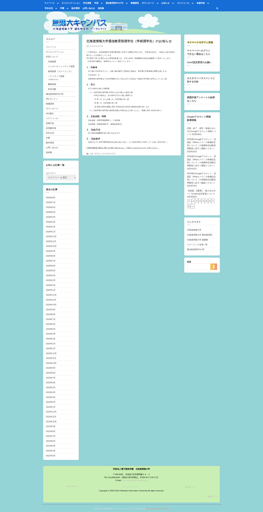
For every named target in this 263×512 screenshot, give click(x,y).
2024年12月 (51, 295)
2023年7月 (50, 378)
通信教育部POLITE (114, 3)
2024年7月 (50, 319)
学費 (62, 8)
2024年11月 (51, 300)
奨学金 (97, 154)
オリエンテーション (71, 3)
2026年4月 (50, 217)
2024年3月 (50, 339)
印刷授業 (52, 61)
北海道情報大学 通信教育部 (199, 235)
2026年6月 (50, 207)
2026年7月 (50, 202)
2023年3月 (50, 397)
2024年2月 (50, 343)
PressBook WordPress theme (157, 509)
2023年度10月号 (108, 154)
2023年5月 (50, 387)
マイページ (49, 3)
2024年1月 (50, 348)
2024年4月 (50, 334)
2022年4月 (50, 451)
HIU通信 (50, 113)
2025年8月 (50, 256)
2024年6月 (50, 324)
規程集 (101, 8)
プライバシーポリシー (130, 487)
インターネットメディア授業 (61, 66)
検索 (189, 262)
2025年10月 (51, 246)
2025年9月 (50, 251)
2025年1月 (50, 290)
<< (189, 201)
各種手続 (201, 3)
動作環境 (76, 8)
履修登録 (52, 84)
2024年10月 (51, 304)
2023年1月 (50, 407)
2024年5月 (50, 329)
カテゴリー (51, 173)
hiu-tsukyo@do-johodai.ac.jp (135, 480)
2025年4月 (50, 275)
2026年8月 (50, 197)
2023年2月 (50, 402)
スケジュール (183, 3)
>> (192, 206)
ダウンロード (148, 3)
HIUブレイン (52, 99)
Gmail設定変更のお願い (199, 62)
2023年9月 (50, 368)
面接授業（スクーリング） (60, 71)
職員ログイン (213, 497)
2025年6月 (50, 266)
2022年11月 (51, 416)
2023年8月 (50, 373)
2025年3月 (50, 280)
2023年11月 (51, 358)
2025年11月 (51, 241)
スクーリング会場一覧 (197, 244)
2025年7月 (50, 261)
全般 (91, 154)
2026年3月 (50, 222)
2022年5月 (50, 446)
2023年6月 (50, 382)
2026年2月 (50, 227)
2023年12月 (51, 353)
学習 (96, 3)
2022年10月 (51, 421)
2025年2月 (50, 285)
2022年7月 (50, 436)
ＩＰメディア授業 (56, 76)
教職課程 (135, 3)
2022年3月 (50, 455)
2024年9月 (50, 309)
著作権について (191, 487)
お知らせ (165, 3)
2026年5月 (50, 212)
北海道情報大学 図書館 (197, 240)
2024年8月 (50, 314)
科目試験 (52, 89)
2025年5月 (50, 270)
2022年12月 (51, 412)
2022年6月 (50, 441)
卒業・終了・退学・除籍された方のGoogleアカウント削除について (201, 131)
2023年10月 (51, 363)
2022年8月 (50, 431)
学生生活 (49, 8)
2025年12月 (51, 236)
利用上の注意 (71, 486)
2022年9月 (50, 426)
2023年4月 (50, 392)
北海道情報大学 (194, 230)
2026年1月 (50, 231)
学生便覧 (87, 3)
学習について (52, 56)
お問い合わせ (89, 8)
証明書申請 (51, 128)
